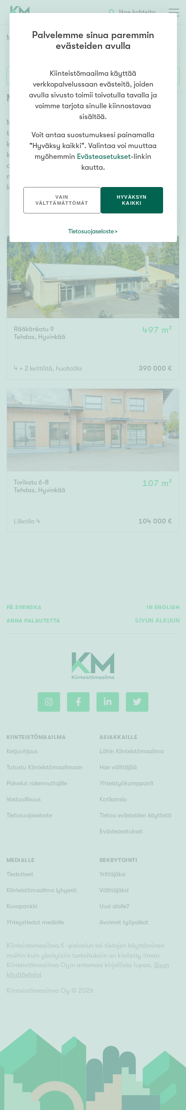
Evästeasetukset (104, 156)
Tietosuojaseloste (91, 231)
